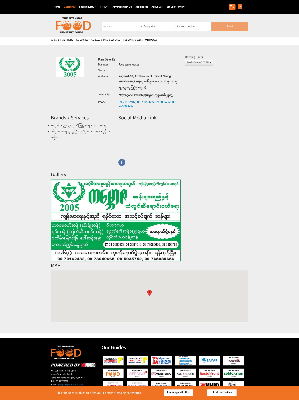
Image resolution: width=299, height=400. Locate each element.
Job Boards (141, 7)
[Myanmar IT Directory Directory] (185, 360)
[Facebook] (149, 162)
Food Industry (86, 7)
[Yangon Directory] (113, 360)
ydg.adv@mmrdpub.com (71, 385)
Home (57, 7)
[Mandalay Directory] (137, 360)
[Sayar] (209, 360)
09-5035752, (163, 102)
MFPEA (103, 7)
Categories (69, 7)
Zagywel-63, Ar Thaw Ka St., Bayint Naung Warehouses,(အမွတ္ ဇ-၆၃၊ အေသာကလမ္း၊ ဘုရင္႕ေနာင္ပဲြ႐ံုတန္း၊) (148, 82)
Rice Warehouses (129, 65)
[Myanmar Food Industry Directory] (113, 373)
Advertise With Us (122, 7)
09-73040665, (145, 102)
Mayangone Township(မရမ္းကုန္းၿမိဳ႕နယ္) (146, 95)
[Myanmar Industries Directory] (233, 360)
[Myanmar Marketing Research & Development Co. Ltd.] (73, 366)
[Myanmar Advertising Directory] (161, 373)
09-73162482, (127, 102)
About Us (156, 7)
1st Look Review (175, 7)
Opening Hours (194, 57)
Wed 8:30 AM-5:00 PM (198, 62)
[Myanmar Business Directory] (161, 360)
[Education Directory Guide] (233, 373)
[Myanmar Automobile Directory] (185, 373)
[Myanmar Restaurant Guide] (209, 373)
